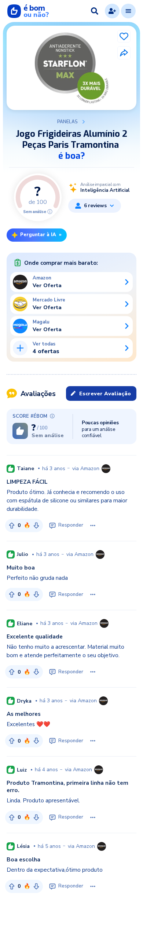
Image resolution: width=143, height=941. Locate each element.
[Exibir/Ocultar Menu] (128, 11)
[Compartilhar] (124, 52)
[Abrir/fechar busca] (94, 11)
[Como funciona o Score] (50, 211)
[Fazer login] (112, 11)
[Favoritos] (124, 36)
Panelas (67, 122)
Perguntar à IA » (41, 234)
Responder (70, 525)
